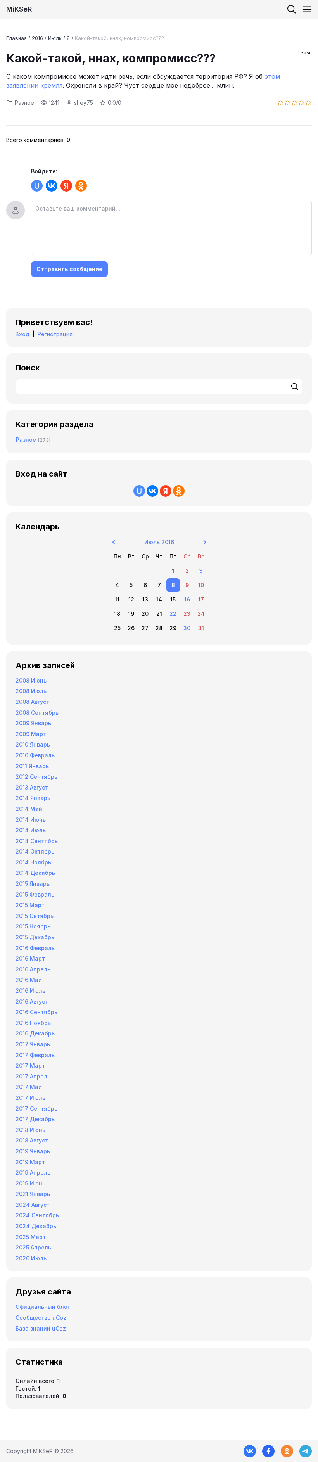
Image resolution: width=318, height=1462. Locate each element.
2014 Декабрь (35, 872)
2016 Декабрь (35, 1033)
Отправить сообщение (69, 269)
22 (172, 613)
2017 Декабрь (35, 1119)
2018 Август (32, 1140)
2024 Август (33, 1204)
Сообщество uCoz (41, 1317)
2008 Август (32, 701)
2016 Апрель (33, 969)
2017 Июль (30, 1097)
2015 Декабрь (35, 937)
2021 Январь (33, 1194)
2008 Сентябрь (37, 712)
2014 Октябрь (35, 851)
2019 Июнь (30, 1183)
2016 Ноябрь (33, 1023)
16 (187, 599)
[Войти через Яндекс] (66, 186)
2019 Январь (33, 1151)
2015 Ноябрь (33, 926)
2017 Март (30, 1065)
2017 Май (29, 1087)
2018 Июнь (30, 1130)
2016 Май (29, 979)
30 (186, 628)
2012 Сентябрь (36, 776)
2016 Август (32, 1001)
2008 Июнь (31, 680)
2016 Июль (30, 990)
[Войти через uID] (37, 186)
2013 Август (32, 787)
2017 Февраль (35, 1055)
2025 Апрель (33, 1247)
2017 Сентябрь (36, 1108)
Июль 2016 (159, 542)
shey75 (83, 102)
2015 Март (30, 905)
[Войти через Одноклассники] (81, 186)
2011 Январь (32, 766)
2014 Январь (33, 798)
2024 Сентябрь (37, 1215)
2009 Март (31, 734)
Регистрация (55, 334)
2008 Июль (31, 691)
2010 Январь (33, 744)
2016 (37, 38)
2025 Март (31, 1237)
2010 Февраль (35, 755)
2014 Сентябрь (37, 841)
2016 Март (30, 958)
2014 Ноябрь (33, 862)
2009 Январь (33, 723)
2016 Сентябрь (36, 1012)
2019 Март (30, 1162)
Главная (16, 38)
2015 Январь (33, 883)
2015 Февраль (35, 894)
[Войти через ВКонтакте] (51, 186)
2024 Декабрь (36, 1226)
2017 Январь (33, 1044)
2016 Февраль (35, 948)
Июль (55, 38)
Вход (22, 334)
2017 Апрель (33, 1076)
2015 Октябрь (35, 915)
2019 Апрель (33, 1172)
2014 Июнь (31, 819)
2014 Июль (31, 830)
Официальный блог (43, 1306)
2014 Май (29, 808)
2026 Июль (31, 1258)
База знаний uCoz (41, 1328)
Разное (24, 102)
